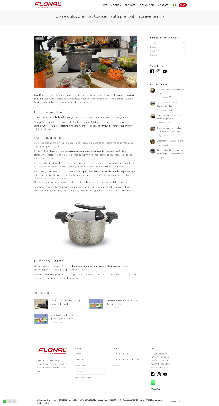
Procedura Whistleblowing (85, 378)
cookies (39, 403)
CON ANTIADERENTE (122, 354)
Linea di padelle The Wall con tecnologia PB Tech (169, 104)
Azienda (78, 354)
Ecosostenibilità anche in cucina (170, 141)
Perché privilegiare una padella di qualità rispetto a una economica (170, 152)
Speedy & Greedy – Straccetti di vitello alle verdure (121, 302)
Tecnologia (79, 360)
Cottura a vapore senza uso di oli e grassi (171, 91)
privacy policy (157, 400)
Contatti (78, 372)
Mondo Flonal (80, 366)
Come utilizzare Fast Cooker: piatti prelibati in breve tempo (169, 130)
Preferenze (48, 403)
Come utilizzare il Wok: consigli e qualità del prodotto (66, 302)
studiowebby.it (175, 401)
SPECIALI (116, 366)
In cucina (39, 39)
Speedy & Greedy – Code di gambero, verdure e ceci (64, 316)
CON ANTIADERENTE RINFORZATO (127, 360)
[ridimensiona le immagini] (41, 304)
